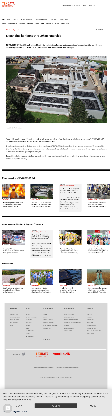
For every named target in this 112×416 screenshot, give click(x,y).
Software (66, 325)
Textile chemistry (69, 328)
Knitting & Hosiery (48, 320)
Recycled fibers (14, 320)
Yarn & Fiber (6, 19)
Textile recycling (69, 317)
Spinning (45, 314)
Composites (30, 23)
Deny (19, 405)
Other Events (90, 333)
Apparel (37, 23)
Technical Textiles (13, 23)
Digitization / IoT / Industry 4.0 (72, 322)
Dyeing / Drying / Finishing (50, 325)
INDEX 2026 (90, 322)
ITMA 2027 (89, 314)
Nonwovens (22, 23)
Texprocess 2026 (91, 328)
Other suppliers (47, 328)
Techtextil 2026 (91, 325)
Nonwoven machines (48, 322)
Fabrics (4, 23)
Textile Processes (41, 19)
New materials (14, 322)
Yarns (12, 325)
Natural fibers (14, 314)
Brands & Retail (65, 23)
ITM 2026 (89, 317)
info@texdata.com (73, 367)
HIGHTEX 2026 (90, 320)
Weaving (45, 317)
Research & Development (71, 320)
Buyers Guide (64, 19)
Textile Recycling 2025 (67, 5)
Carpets (57, 23)
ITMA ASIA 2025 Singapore (94, 331)
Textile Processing (69, 314)
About (84, 5)
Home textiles (49, 23)
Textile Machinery (27, 19)
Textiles (15, 19)
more (93, 405)
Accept (56, 405)
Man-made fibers (15, 317)
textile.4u (78, 5)
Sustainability (68, 331)
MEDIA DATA (92, 5)
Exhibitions (53, 19)
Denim (42, 23)
